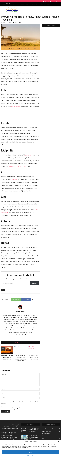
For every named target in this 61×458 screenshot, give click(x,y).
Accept (30, 452)
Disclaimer (34, 455)
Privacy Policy (27, 455)
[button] (58, 442)
